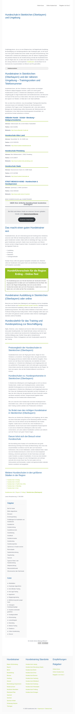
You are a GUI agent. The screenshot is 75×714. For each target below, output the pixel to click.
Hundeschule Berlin (31, 670)
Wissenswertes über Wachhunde (15, 571)
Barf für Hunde (11, 508)
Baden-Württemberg (12, 664)
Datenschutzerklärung (31, 214)
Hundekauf (10, 535)
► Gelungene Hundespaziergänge (12, 606)
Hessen (9, 681)
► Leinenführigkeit (12, 620)
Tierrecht (9, 557)
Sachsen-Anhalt (11, 700)
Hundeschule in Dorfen (13, 482)
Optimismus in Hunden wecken (15, 546)
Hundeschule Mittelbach (32, 681)
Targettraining (10, 555)
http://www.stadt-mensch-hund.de (20, 194)
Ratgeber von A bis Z (64, 5)
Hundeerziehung (11, 527)
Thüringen (9, 706)
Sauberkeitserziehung (12, 552)
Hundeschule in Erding (13, 479)
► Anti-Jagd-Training (12, 591)
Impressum (41, 708)
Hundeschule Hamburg (32, 678)
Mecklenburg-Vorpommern (14, 684)
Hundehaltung (10, 532)
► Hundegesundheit (12, 614)
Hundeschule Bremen (31, 675)
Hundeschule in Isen (12, 488)
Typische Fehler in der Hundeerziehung (13, 561)
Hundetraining (10, 541)
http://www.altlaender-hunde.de (19, 130)
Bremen (9, 675)
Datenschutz (48, 708)
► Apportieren (11, 594)
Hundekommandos (12, 538)
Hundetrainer (30, 61)
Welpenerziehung (11, 565)
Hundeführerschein (12, 530)
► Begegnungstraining (13, 597)
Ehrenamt (9, 514)
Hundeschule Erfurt (31, 672)
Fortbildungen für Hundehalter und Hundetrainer (15, 520)
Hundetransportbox (12, 544)
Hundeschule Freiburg (32, 689)
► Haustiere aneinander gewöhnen (13, 610)
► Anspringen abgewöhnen (14, 586)
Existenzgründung (11, 516)
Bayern (9, 667)
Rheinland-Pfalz (11, 692)
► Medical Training (12, 625)
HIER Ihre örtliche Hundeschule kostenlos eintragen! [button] (28, 203)
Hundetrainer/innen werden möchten (28, 305)
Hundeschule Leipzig (31, 664)
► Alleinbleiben (11, 583)
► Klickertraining (11, 617)
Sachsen (9, 697)
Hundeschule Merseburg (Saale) (34, 667)
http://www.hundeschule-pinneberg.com (22, 161)
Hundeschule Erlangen (32, 692)
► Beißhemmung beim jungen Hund (15, 601)
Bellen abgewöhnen (12, 511)
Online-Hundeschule (51, 5)
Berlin (8, 670)
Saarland (9, 695)
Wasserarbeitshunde (12, 568)
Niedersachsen (11, 686)
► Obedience (10, 628)
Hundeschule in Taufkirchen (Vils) (16, 484)
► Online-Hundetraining (13, 631)
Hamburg (9, 678)
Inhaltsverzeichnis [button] (12, 68)
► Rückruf (10, 634)
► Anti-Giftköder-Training (13, 589)
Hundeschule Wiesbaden (32, 686)
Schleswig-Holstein (12, 703)
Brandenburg (10, 672)
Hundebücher (10, 524)
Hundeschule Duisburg (32, 684)
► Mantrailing (10, 623)
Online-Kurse (40, 5)
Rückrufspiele (10, 549)
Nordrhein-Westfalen (12, 689)
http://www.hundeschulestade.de (20, 176)
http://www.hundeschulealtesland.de (21, 145)
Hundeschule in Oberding (14, 486)
